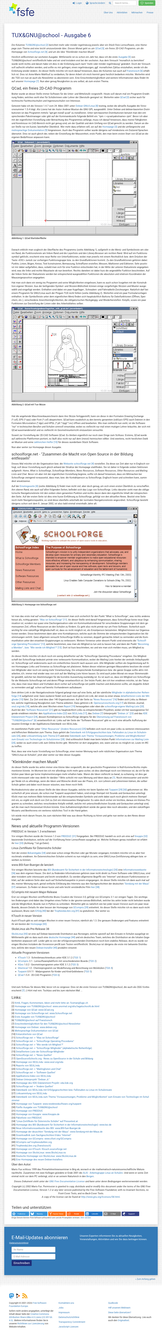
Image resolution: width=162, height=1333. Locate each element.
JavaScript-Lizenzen (68, 1326)
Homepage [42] (39, 924)
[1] (114, 777)
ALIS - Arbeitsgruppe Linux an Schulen (103, 1172)
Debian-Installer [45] (46, 947)
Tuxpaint (22, 971)
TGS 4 (109, 968)
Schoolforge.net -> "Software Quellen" (36, 1072)
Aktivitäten (122, 12)
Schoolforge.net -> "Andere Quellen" (34, 1086)
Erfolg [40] (40, 911)
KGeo (21, 964)
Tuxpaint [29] (115, 789)
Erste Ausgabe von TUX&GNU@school (35, 1016)
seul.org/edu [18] (20, 706)
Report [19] (69, 706)
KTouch (22, 957)
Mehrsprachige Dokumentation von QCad (36, 1030)
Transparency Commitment (72, 1322)
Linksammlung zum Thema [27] (43, 735)
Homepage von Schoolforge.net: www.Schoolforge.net (43, 1013)
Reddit (76, 1214)
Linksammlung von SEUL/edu (31, 1093)
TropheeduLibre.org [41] (66, 911)
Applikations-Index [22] (55, 713)
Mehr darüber (86, 1218)
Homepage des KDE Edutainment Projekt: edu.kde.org (44, 1083)
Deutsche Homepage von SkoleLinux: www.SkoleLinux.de (46, 1156)
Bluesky (40, 1214)
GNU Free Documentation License (67, 1181)
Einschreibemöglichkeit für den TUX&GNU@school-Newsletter (47, 1023)
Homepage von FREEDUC (29, 1110)
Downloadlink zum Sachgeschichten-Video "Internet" (43, 1135)
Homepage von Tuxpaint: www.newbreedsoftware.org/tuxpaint (48, 1103)
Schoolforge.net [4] (37, 51)
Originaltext (123, 1320)
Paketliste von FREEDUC (29, 1117)
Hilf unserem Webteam (119, 1307)
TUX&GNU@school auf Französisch (33, 1020)
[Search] (110, 3)
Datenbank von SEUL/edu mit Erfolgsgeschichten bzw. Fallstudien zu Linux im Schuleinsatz (64, 1089)
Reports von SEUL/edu (28, 1065)
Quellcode (113, 1303)
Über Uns (108, 12)
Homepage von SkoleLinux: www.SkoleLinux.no (41, 1152)
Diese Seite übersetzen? (119, 1312)
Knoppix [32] (141, 836)
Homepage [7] (31, 81)
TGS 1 (77, 957)
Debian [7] (97, 713)
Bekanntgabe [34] (37, 853)
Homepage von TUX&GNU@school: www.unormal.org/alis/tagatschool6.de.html (57, 1006)
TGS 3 (74, 964)
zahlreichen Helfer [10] (46, 442)
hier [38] (95, 887)
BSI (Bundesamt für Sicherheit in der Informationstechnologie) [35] (83, 869)
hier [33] (19, 843)
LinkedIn (95, 1214)
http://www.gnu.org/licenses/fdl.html (100, 1196)
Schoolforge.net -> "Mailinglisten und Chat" (38, 1069)
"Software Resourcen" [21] (39, 710)
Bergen (90, 1176)
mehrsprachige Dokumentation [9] (29, 130)
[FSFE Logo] (21, 9)
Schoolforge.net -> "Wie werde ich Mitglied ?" (39, 1044)
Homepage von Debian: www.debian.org (36, 1027)
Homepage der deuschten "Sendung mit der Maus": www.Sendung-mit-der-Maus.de (59, 1131)
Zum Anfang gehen (146, 1279)
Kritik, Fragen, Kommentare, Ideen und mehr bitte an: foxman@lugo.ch (51, 1002)
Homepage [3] (109, 126)
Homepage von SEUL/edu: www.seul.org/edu (39, 1062)
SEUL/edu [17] (79, 713)
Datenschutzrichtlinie (69, 1317)
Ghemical (23, 968)
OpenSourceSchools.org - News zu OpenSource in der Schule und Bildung (54, 1058)
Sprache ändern (96, 3)
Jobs (61, 1307)
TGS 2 (92, 961)
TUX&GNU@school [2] (36, 45)
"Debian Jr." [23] (125, 713)
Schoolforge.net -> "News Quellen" (34, 1055)
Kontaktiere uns (66, 1303)
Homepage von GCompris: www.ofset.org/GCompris (43, 1138)
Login (78, 3)
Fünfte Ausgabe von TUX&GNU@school (37, 1107)
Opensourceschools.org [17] (108, 703)
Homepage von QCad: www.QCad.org (34, 1009)
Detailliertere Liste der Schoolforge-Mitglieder (40, 1051)
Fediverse (21, 1214)
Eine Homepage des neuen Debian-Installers (39, 1159)
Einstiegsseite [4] (29, 486)
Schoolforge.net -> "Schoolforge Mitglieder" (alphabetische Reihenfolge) (54, 1048)
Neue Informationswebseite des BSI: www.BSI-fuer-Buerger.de (48, 1128)
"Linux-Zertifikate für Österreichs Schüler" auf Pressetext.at (47, 1121)
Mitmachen (137, 12)
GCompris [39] (80, 907)
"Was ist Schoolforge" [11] (53, 619)
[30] (125, 789)
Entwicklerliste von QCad (29, 1034)
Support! (131, 1214)
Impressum (64, 1312)
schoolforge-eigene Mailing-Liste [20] (124, 706)
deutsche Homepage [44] (62, 937)
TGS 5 (88, 971)
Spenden (148, 3)
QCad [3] (99, 48)
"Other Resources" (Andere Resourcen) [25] (63, 729)
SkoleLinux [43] (20, 933)
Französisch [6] (135, 70)
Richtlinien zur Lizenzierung (30, 1323)
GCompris (23, 961)
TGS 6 (56, 975)
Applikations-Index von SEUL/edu (33, 1076)
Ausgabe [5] (124, 57)
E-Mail (113, 1214)
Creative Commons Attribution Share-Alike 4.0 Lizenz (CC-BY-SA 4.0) (30, 1317)
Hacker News (58, 1214)
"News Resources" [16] (105, 699)
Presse (150, 12)
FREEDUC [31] (68, 836)
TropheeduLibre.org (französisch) (33, 1145)
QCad (21, 975)
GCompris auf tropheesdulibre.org (34, 1142)
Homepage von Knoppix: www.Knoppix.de (37, 1114)
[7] (23, 990)
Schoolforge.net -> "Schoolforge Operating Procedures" (45, 1041)
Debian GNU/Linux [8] (87, 105)
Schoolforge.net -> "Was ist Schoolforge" (37, 1037)
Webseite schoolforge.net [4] (78, 463)
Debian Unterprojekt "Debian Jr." (33, 1079)
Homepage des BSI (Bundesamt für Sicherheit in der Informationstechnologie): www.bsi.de (63, 1124)
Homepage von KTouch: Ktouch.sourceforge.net (41, 1149)
